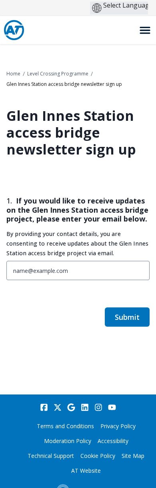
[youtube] (112, 407)
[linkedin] (84, 407)
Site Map (133, 456)
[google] (71, 407)
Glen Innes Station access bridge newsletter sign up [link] (64, 84)
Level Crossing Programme (57, 73)
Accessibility (113, 441)
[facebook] (44, 407)
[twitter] (57, 407)
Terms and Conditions (65, 426)
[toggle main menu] (145, 30)
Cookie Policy (97, 456)
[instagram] (98, 407)
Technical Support (51, 456)
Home (13, 73)
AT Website (86, 470)
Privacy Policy (118, 426)
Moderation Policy (67, 441)
